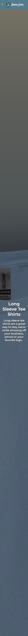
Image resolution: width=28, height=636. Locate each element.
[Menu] (2, 4)
